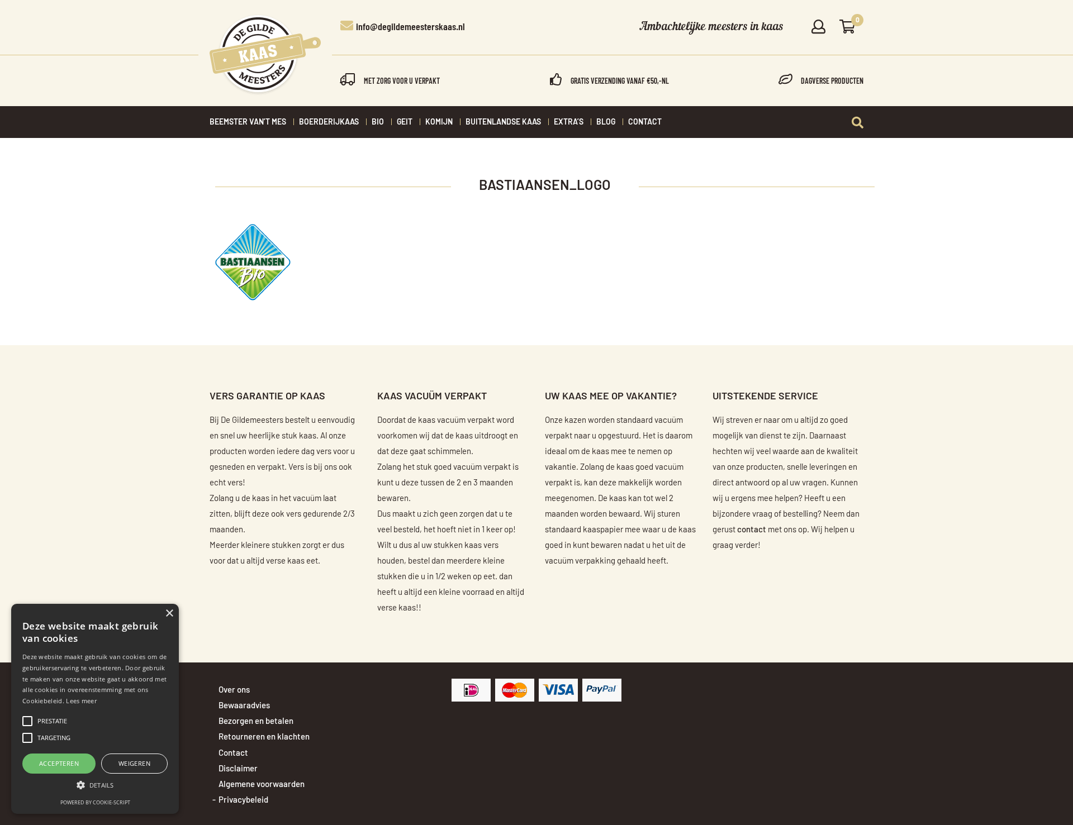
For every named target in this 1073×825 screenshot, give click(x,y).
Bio (378, 122)
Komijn (439, 122)
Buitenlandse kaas (503, 122)
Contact (645, 122)
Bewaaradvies (244, 706)
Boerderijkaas (329, 122)
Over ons (234, 690)
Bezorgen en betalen (256, 721)
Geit (404, 122)
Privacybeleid (243, 800)
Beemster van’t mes (248, 122)
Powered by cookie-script (95, 802)
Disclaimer (238, 769)
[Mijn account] (818, 28)
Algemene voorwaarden (262, 784)
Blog (605, 122)
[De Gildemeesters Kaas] (265, 55)
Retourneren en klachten (264, 737)
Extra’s (568, 122)
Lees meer (81, 701)
